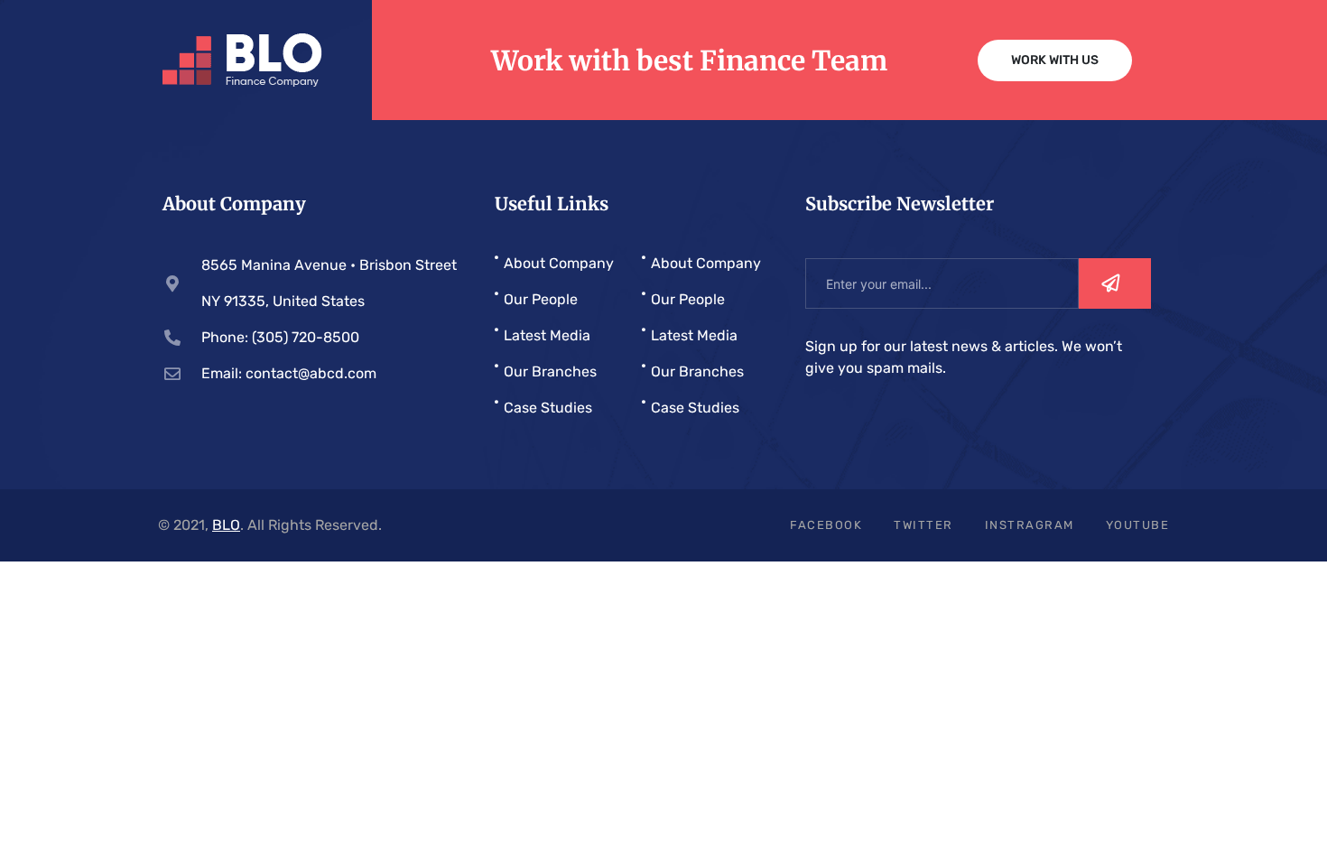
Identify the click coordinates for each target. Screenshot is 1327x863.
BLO (226, 525)
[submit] (1115, 283)
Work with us (1055, 60)
